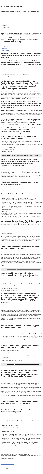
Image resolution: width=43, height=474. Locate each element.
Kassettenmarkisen (5, 46)
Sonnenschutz (4, 48)
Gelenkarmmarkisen (5, 50)
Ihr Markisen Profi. (5, 27)
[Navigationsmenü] (41, 1)
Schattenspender (5, 44)
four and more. (5, 25)
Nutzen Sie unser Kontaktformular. (7, 464)
